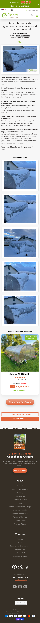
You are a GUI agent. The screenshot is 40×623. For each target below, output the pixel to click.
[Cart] (31, 15)
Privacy (7, 611)
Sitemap (23, 611)
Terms (12, 611)
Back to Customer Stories (21, 414)
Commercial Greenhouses (20, 546)
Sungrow (20, 539)
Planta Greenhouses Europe (20, 507)
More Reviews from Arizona (20, 402)
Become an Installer (20, 514)
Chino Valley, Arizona (23, 35)
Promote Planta (20, 524)
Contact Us (20, 496)
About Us (20, 486)
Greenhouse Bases (20, 556)
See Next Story (18, 419)
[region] (20, 4)
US (6, 10)
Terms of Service (20, 517)
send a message (21, 580)
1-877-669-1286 (33, 10)
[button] (37, 15)
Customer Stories (20, 500)
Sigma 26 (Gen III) (23, 37)
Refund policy (20, 520)
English (19, 602)
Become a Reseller (20, 510)
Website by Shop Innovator (12, 613)
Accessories (20, 549)
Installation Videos (20, 553)
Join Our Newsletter (20, 489)
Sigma (20, 542)
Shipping (20, 493)
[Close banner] (38, 4)
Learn (20, 503)
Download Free (20, 470)
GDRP (18, 611)
